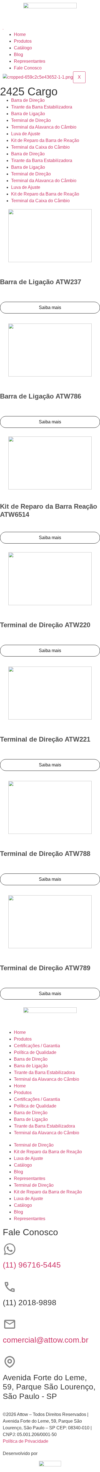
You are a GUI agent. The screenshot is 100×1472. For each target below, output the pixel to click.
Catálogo (23, 47)
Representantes (29, 61)
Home (20, 34)
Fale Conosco (28, 68)
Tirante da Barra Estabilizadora (41, 107)
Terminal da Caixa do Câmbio (40, 147)
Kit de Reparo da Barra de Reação (45, 140)
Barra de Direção (28, 100)
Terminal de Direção (31, 120)
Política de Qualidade (35, 1052)
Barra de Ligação (28, 113)
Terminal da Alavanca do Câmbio (43, 127)
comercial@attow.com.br (45, 1340)
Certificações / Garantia (37, 1045)
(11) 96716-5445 (32, 1265)
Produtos (23, 41)
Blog (18, 54)
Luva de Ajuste (25, 133)
